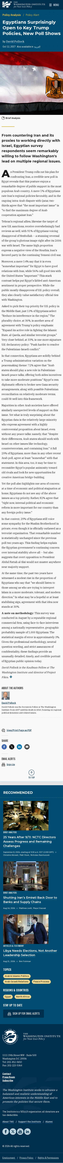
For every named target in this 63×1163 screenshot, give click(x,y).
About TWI (8, 1121)
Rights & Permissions (48, 1157)
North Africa (22, 996)
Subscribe (7, 1080)
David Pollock (15, 41)
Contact (6, 1073)
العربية (37, 46)
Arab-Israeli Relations (16, 981)
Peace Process (41, 981)
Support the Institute (29, 1121)
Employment (9, 1157)
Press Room (8, 1077)
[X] (11, 746)
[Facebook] (4, 746)
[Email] (27, 746)
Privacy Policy (27, 1157)
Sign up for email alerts (26, 1013)
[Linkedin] (19, 746)
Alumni (49, 1121)
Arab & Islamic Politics (17, 976)
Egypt (8, 996)
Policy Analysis (12, 15)
